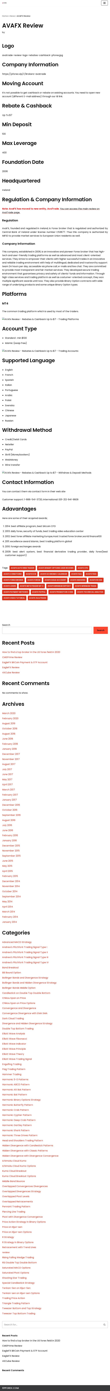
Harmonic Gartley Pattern (17, 1125)
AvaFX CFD (83, 568)
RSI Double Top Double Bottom (19, 1262)
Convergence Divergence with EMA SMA (24, 1013)
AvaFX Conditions (13, 574)
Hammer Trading (11, 1074)
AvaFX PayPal (39, 592)
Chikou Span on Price (14, 998)
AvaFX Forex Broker (13, 580)
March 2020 (8, 713)
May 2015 (7, 866)
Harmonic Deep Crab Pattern (19, 1120)
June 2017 (7, 774)
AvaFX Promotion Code (61, 592)
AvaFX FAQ (76, 574)
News (12, 16)
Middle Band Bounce (13, 1181)
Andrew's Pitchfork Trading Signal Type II (25, 952)
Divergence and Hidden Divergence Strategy (27, 1023)
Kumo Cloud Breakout (14, 1171)
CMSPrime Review (12, 657)
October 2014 (9, 891)
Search (6, 625)
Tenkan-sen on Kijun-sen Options (21, 1293)
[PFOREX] (4, 3)
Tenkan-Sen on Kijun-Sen (16, 1288)
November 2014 (11, 886)
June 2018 (7, 738)
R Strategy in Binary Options (18, 1242)
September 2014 (11, 896)
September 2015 (11, 855)
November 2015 (11, 850)
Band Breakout (10, 967)
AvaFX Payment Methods (16, 592)
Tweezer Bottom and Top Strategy (21, 1308)
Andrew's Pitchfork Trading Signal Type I (24, 947)
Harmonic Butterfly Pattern (17, 1105)
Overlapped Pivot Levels (15, 1196)
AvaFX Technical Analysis (90, 592)
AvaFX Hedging (77, 580)
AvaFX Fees (91, 574)
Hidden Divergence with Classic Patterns (25, 1150)
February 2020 (10, 718)
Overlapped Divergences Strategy (21, 1191)
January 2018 (9, 749)
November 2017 (11, 759)
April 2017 (7, 784)
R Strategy (8, 1237)
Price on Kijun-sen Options (17, 1232)
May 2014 (7, 901)
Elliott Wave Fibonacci (14, 1038)
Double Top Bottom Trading (18, 1028)
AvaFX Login (10, 586)
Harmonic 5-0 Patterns (15, 1079)
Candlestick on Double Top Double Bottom (26, 993)
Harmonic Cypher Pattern (17, 1115)
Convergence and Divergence (19, 1008)
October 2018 (9, 728)
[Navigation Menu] (104, 3)
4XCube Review (11, 672)
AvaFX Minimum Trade (85, 586)
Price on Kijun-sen (12, 1227)
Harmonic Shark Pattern (16, 1130)
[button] (104, 1325)
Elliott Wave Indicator (14, 1043)
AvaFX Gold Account (55, 580)
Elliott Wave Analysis (13, 1033)
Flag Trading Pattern (13, 1069)
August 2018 (8, 733)
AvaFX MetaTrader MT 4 (31, 586)
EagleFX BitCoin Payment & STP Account (25, 662)
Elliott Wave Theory (13, 1054)
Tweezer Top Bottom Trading (18, 1313)
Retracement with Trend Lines (19, 1247)
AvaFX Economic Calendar (53, 574)
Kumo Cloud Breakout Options (19, 1176)
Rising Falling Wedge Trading (18, 1257)
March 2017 (8, 789)
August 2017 (8, 764)
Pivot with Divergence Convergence (22, 1216)
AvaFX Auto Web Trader (22, 568)
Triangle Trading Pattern (16, 1303)
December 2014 (11, 881)
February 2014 (10, 916)
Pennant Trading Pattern (16, 1206)
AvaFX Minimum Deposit (59, 586)
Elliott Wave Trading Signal (17, 1059)
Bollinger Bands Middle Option (19, 988)
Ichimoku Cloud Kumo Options (19, 1166)
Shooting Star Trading (14, 1278)
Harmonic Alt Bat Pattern (16, 1089)
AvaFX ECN (31, 574)
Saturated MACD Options (16, 1267)
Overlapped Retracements (17, 1201)
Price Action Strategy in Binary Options (24, 1221)
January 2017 (9, 799)
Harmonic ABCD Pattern (16, 1084)
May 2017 (7, 779)
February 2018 (10, 744)
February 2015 (10, 876)
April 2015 (7, 871)
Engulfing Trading (11, 1064)
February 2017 (10, 794)
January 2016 (9, 840)
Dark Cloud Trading (13, 1018)
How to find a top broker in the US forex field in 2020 (31, 652)
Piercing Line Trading (13, 1211)
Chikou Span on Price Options (18, 1003)
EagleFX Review (10, 667)
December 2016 (11, 805)
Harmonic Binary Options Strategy (21, 1099)
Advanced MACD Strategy (17, 942)
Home (5, 16)
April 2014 (7, 906)
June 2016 (7, 830)
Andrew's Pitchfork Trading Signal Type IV (25, 962)
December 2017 (11, 754)
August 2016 (8, 820)
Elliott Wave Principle (14, 1049)
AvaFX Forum (34, 580)
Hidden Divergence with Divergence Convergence (30, 1155)
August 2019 (8, 723)
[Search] (104, 1324)
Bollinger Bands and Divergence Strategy (25, 977)
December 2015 (11, 845)
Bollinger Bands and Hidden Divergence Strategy (29, 982)
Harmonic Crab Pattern (15, 1110)
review (6, 1252)
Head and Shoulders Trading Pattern (22, 1140)
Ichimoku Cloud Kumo (14, 1160)
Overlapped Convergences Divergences (25, 1186)
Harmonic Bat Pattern (14, 1094)
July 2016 (7, 825)
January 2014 (9, 922)
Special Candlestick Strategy (18, 1283)
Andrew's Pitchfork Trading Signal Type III (25, 957)
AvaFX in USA (96, 580)
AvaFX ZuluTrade (37, 598)
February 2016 (10, 835)
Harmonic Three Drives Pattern (19, 1135)
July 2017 (7, 769)
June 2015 (7, 860)
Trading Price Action (13, 1298)
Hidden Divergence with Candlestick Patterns (27, 1145)
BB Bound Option (11, 972)
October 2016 (9, 810)
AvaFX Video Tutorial (14, 598)
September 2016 (11, 815)
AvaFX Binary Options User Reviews (56, 568)
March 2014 (8, 911)
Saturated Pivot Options (15, 1272)
